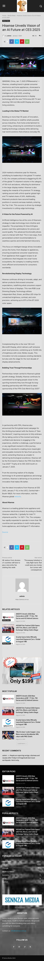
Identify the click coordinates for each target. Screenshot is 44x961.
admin (9, 36)
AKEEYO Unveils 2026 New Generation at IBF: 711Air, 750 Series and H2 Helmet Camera (27, 616)
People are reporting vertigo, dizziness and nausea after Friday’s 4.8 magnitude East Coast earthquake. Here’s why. (20, 757)
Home (4, 16)
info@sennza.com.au (18, 931)
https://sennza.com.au (22, 599)
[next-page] (7, 648)
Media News (11, 16)
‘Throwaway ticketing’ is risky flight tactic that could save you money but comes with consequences (33, 565)
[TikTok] (25, 946)
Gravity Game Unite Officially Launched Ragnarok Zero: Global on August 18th (28, 639)
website (18, 496)
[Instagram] (19, 946)
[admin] (3, 36)
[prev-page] (3, 648)
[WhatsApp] (27, 41)
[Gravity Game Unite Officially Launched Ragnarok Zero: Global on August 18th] (8, 640)
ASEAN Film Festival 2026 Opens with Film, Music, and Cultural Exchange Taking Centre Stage (28, 628)
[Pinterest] (22, 41)
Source (5, 532)
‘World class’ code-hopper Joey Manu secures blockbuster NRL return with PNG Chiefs (28, 734)
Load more (21, 743)
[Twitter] (17, 41)
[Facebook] (11, 41)
